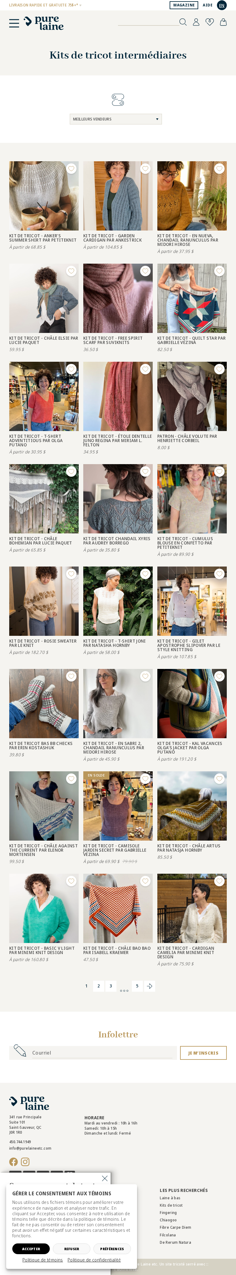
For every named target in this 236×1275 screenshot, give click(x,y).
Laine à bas (170, 1198)
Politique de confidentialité (94, 1260)
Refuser (71, 1248)
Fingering (168, 1212)
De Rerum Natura (175, 1242)
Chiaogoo (168, 1220)
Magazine (184, 5)
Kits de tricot (171, 1205)
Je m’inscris (203, 1053)
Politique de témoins (42, 1260)
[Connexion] (196, 22)
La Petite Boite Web (117, 1269)
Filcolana (168, 1235)
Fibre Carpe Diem (175, 1227)
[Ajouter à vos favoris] (71, 168)
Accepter (31, 1248)
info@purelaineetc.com (30, 1148)
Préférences (112, 1248)
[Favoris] (210, 22)
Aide (207, 5)
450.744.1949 (20, 1141)
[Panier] (223, 22)
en (222, 5)
